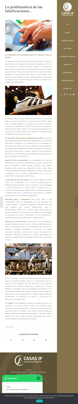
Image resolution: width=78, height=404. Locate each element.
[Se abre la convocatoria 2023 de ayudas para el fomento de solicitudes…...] (1, 202)
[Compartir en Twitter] (23, 340)
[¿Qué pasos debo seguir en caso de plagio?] (76, 202)
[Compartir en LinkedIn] (34, 340)
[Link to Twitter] (64, 94)
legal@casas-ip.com (34, 374)
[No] (75, 399)
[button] (38, 378)
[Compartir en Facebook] (11, 340)
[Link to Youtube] (73, 94)
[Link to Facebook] (61, 94)
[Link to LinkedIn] (70, 94)
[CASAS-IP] (28, 35)
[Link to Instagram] (67, 94)
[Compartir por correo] (46, 340)
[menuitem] (67, 24)
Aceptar (39, 401)
